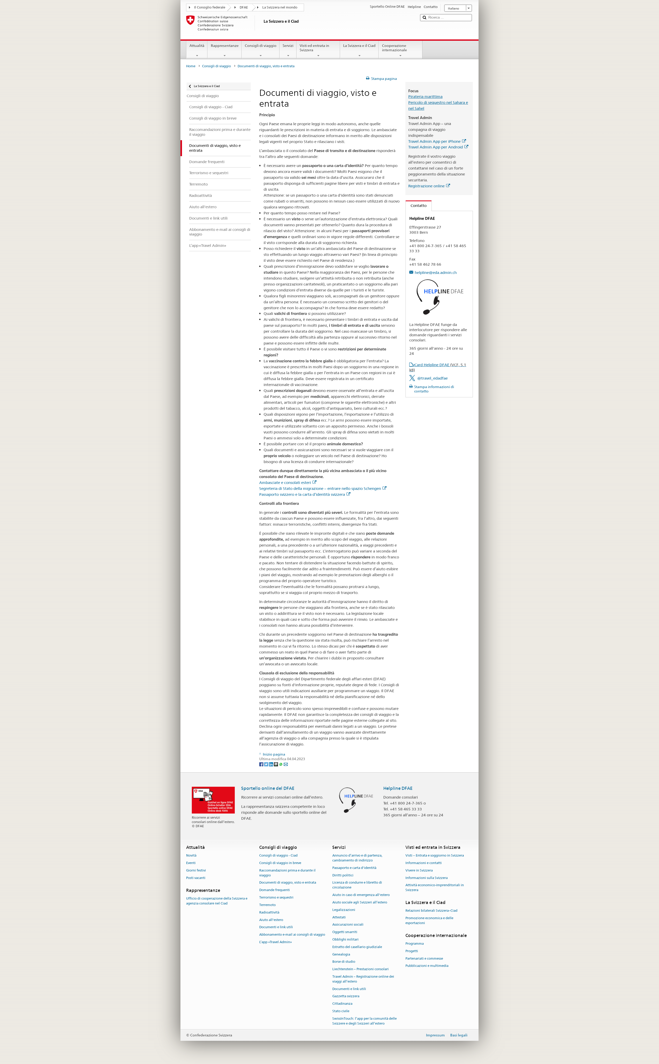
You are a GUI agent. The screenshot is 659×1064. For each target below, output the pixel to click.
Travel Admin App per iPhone (434, 141)
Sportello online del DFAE (267, 788)
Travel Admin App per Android (435, 147)
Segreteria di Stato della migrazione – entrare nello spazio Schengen (320, 488)
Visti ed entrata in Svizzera (314, 48)
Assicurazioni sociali (347, 925)
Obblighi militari (345, 939)
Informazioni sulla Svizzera (426, 878)
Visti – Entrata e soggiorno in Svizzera (434, 855)
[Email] (286, 764)
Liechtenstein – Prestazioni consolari (360, 969)
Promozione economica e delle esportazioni (429, 920)
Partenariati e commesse (424, 958)
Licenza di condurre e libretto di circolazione (357, 885)
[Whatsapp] (281, 764)
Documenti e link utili (276, 927)
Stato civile (340, 1011)
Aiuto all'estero (271, 920)
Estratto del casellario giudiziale (357, 947)
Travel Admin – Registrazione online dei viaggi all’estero (363, 979)
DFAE (244, 7)
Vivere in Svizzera (419, 870)
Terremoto (267, 905)
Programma (414, 943)
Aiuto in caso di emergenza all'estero (361, 895)
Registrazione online (426, 185)
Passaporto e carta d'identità (354, 868)
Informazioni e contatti (423, 863)
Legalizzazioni (343, 910)
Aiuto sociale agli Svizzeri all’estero (359, 902)
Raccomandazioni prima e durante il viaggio (287, 872)
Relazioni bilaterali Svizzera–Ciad (431, 911)
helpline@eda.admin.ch (436, 272)
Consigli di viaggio (260, 46)
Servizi (288, 46)
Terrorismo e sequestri (276, 897)
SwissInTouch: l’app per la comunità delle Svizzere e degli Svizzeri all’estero (364, 1021)
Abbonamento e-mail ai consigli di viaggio (292, 934)
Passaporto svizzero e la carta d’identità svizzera (302, 494)
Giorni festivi (196, 870)
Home (190, 66)
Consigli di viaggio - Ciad (278, 855)
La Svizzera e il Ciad (359, 46)
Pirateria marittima (425, 96)
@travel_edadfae (432, 378)
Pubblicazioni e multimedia (426, 966)
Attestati (339, 917)
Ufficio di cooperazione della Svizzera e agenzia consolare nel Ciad (216, 901)
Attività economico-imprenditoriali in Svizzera (434, 887)
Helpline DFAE (398, 788)
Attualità (196, 46)
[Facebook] (261, 764)
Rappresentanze (225, 46)
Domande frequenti (274, 890)
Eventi (191, 863)
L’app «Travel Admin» (275, 942)
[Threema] (276, 764)
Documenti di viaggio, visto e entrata (287, 883)
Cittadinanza (342, 1004)
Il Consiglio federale (209, 7)
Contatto (416, 205)
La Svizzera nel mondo (279, 7)
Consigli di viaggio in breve (280, 863)
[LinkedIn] (271, 764)
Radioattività (269, 912)
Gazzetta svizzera (345, 996)
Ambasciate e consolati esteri (285, 482)
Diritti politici (342, 875)
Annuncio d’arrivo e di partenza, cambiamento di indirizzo (357, 857)
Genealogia (341, 954)
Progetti (411, 951)
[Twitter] (266, 764)
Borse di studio (343, 962)
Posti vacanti (195, 878)
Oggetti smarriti (344, 932)
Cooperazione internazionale (394, 48)
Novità (191, 855)
